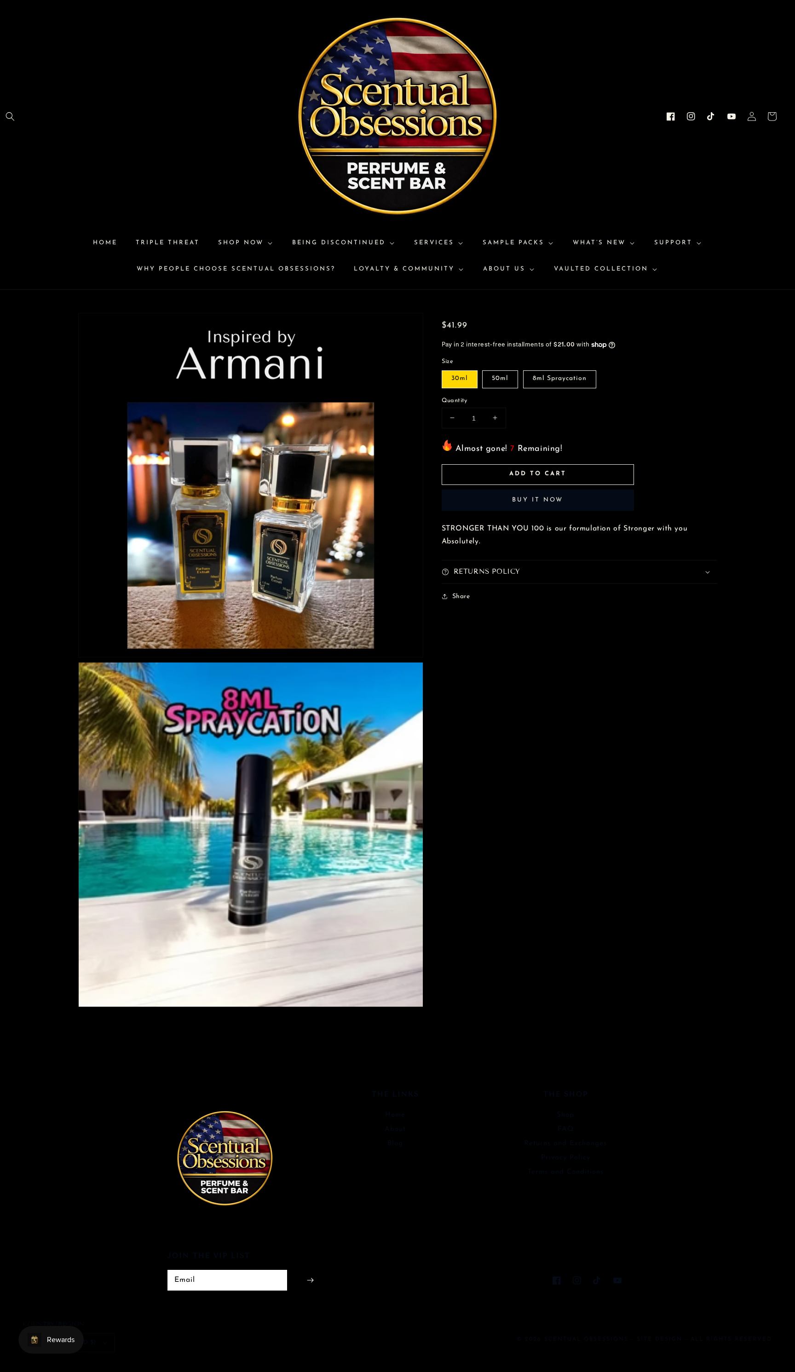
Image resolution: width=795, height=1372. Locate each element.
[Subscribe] (310, 1280)
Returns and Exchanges (565, 1143)
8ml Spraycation (560, 378)
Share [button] (461, 596)
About (395, 1129)
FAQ (566, 1129)
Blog (395, 1143)
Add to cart (537, 474)
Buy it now (537, 500)
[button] (10, 116)
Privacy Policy (565, 1157)
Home (395, 1115)
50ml (500, 378)
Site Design (659, 1339)
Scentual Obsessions (587, 1339)
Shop (565, 1115)
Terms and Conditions (566, 1172)
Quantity (454, 400)
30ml (459, 378)
